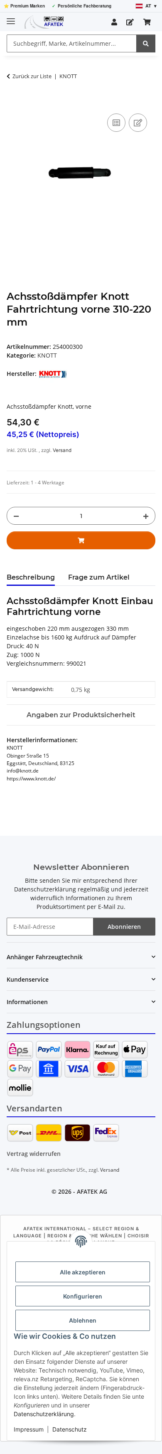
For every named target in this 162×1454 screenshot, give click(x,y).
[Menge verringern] (16, 515)
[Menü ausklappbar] (11, 17)
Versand (62, 450)
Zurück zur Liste (32, 76)
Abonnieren (124, 927)
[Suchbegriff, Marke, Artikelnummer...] (145, 43)
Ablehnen (82, 1320)
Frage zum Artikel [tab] (99, 577)
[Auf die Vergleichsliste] (116, 123)
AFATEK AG (92, 1191)
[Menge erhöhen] (146, 515)
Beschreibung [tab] (31, 577)
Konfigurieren (82, 1296)
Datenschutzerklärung (44, 1413)
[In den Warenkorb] (13, 102)
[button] (114, 22)
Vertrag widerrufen (34, 1154)
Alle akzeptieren (83, 1272)
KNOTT (47, 355)
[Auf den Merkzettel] (138, 123)
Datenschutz (69, 1429)
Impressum (29, 1429)
